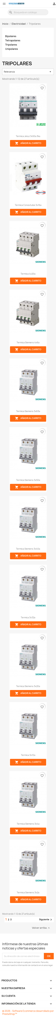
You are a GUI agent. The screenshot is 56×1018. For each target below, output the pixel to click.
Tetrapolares (12, 40)
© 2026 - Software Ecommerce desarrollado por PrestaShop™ (28, 1012)
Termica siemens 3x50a (28, 480)
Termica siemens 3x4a (28, 823)
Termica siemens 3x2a (28, 892)
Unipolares (11, 49)
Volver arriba (41, 928)
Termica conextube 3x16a (28, 205)
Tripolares (11, 44)
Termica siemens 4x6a (28, 342)
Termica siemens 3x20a (28, 686)
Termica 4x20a (28, 273)
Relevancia (28, 72)
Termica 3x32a (28, 617)
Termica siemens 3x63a (28, 411)
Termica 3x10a (28, 755)
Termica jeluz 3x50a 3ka (28, 136)
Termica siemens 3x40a (28, 548)
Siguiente (46, 919)
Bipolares (10, 36)
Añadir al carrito (28, 143)
